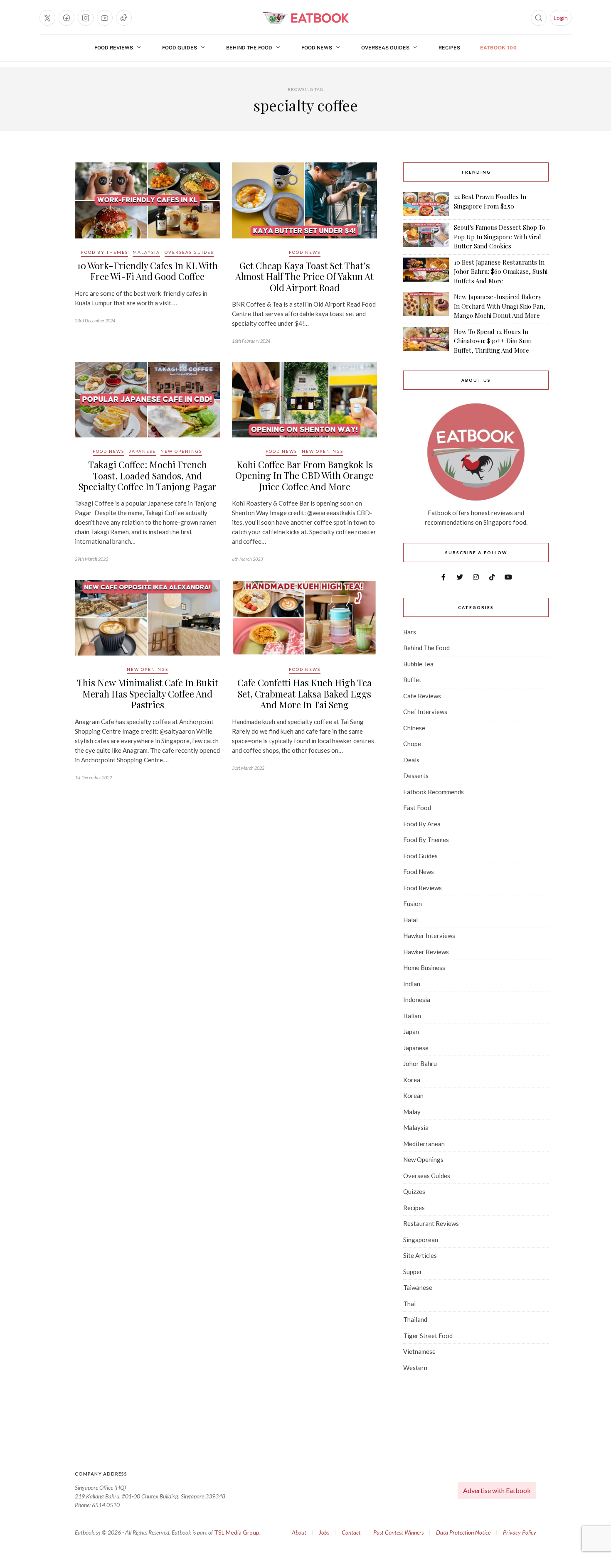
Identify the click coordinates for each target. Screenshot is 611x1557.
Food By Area (422, 824)
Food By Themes (104, 252)
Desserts (416, 775)
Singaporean (420, 1239)
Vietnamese (419, 1351)
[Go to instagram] (86, 18)
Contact (351, 1532)
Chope (412, 743)
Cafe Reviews (422, 696)
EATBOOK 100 (498, 48)
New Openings (181, 451)
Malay (412, 1111)
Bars (409, 632)
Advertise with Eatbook (497, 1490)
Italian (412, 1015)
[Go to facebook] (66, 18)
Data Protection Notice (463, 1532)
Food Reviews (113, 48)
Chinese (414, 728)
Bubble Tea (418, 664)
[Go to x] (47, 18)
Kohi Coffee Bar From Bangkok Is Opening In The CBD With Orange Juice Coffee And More (304, 475)
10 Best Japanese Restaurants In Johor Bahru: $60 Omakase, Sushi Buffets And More (500, 271)
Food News (316, 48)
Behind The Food (249, 48)
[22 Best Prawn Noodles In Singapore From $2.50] (426, 204)
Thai (409, 1303)
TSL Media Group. (237, 1532)
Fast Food (417, 807)
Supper (412, 1271)
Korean (413, 1095)
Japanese (142, 451)
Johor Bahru (420, 1063)
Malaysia (146, 252)
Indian (411, 983)
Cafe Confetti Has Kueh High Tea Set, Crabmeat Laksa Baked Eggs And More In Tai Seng (304, 693)
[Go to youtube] (105, 18)
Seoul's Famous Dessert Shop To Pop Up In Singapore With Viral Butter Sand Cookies (499, 236)
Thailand (415, 1319)
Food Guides (179, 48)
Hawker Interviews (429, 935)
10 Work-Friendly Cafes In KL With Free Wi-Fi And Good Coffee (147, 270)
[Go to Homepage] (305, 18)
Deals (411, 760)
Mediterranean (424, 1143)
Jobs (324, 1532)
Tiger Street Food (428, 1335)
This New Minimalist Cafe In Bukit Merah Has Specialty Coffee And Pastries (147, 693)
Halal (410, 919)
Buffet (412, 679)
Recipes (449, 48)
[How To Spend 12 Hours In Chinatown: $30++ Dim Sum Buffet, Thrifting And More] (426, 341)
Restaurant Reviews (431, 1223)
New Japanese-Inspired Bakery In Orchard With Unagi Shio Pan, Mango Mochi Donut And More (499, 305)
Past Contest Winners (398, 1532)
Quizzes (414, 1191)
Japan (411, 1031)
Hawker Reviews (426, 951)
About (299, 1532)
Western (415, 1367)
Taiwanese (417, 1287)
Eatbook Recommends (433, 792)
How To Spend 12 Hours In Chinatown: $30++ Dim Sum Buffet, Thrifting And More (493, 340)
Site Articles (420, 1255)
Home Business (424, 967)
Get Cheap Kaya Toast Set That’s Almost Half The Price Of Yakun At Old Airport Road (304, 276)
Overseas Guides (385, 48)
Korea (411, 1079)
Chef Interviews (425, 711)
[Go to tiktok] (124, 18)
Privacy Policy (519, 1532)
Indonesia (416, 999)
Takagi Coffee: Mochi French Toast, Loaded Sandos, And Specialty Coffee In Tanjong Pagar (148, 475)
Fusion (412, 903)
